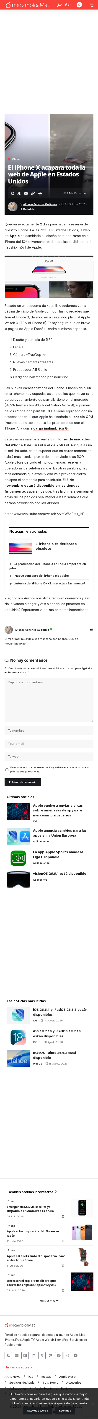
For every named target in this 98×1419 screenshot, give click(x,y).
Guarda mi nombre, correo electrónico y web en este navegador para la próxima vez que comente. (49, 769)
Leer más (65, 1410)
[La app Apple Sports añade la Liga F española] (18, 858)
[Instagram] (67, 1355)
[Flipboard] (25, 1355)
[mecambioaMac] (28, 4)
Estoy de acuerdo (37, 1410)
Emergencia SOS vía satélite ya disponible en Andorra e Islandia (30, 1209)
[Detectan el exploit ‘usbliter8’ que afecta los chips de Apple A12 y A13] (82, 1281)
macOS (37, 1063)
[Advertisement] (49, 60)
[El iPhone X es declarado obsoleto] (20, 546)
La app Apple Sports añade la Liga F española (58, 854)
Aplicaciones (41, 841)
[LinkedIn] (91, 630)
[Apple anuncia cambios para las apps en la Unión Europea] (18, 836)
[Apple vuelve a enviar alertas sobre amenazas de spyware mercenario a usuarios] (18, 811)
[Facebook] (58, 1355)
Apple (15, 236)
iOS (35, 821)
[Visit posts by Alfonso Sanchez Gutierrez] (9, 630)
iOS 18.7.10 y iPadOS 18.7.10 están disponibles (57, 1033)
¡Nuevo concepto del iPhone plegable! (41, 576)
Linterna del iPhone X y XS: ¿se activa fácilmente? (49, 583)
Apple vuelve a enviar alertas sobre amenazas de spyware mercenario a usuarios (58, 810)
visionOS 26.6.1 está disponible (59, 873)
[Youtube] (75, 1355)
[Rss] (8, 1355)
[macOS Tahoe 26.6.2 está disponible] (18, 1058)
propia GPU (83, 417)
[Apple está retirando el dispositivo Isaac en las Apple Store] (82, 1257)
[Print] (40, 193)
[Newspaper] (16, 1355)
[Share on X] (19, 193)
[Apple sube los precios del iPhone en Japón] (82, 1232)
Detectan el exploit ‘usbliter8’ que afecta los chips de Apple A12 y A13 (31, 1283)
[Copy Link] (33, 193)
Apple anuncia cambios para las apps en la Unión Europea (60, 833)
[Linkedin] (33, 1355)
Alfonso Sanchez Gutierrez (40, 204)
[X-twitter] (42, 1355)
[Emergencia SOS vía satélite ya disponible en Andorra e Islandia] (82, 1208)
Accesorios (40, 879)
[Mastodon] (50, 1355)
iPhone (16, 159)
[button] (59, 5)
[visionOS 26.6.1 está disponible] (18, 879)
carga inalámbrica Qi (51, 428)
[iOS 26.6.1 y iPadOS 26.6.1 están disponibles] (18, 1015)
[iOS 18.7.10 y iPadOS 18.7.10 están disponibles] (18, 1037)
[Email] (26, 193)
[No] (92, 1404)
